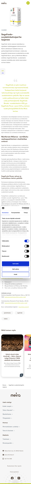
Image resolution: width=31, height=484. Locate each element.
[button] (28, 3)
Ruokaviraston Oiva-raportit (14, 466)
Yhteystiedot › (7, 418)
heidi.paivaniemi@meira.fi (15, 297)
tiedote (5, 318)
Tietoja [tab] (26, 212)
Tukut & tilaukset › (8, 430)
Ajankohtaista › (8, 414)
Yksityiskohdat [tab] (15, 212)
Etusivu (4, 385)
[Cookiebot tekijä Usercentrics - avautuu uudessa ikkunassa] (22, 208)
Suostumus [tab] (5, 212)
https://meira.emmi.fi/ (24, 307)
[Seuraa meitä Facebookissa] (12, 478)
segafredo (19, 312)
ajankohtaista (7, 312)
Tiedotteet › (6, 439)
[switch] (26, 246)
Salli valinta (15, 269)
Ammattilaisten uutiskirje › (11, 426)
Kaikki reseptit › (8, 406)
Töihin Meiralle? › (8, 410)
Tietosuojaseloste (14, 472)
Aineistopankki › (8, 443)
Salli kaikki (15, 263)
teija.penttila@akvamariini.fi (16, 303)
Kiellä (15, 274)
